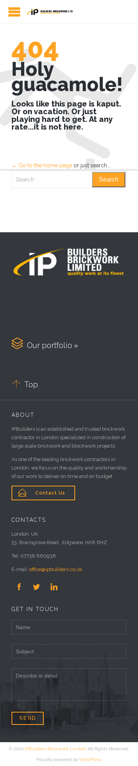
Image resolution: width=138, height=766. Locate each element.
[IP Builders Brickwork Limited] (50, 11)
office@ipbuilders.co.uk (55, 569)
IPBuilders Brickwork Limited (55, 748)
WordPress (90, 759)
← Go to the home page (42, 165)
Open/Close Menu (14, 11)
